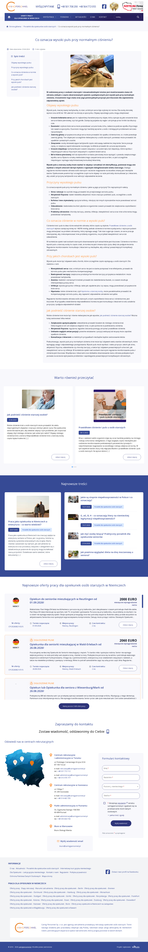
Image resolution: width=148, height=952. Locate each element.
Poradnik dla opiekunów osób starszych (40, 26)
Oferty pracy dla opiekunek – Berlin (68, 888)
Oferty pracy (15, 888)
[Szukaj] (138, 17)
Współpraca (48, 17)
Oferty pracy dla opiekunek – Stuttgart (25, 896)
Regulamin (64, 872)
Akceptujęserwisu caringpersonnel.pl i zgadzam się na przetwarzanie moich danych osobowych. (124, 809)
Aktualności (80, 17)
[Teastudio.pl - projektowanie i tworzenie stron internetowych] (136, 947)
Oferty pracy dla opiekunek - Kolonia (25, 900)
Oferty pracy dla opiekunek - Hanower (25, 904)
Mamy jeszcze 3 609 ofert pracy (74, 706)
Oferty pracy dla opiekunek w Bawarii (61, 908)
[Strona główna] (9, 17)
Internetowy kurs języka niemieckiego (75, 868)
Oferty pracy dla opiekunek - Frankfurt (123, 896)
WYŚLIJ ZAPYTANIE (45, 6)
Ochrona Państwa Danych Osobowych (25, 876)
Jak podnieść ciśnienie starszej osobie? (115, 315)
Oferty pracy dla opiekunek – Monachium (93, 892)
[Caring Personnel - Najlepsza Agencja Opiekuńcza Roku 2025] (114, 6)
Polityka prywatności (78, 872)
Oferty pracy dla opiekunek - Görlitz (56, 896)
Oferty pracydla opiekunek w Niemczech (26, 17)
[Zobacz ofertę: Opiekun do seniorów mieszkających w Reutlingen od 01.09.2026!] (72, 612)
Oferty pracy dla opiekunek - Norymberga (90, 896)
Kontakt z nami (52, 872)
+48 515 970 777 (64, 778)
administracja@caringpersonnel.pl (74, 775)
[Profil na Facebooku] (104, 6)
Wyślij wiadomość (121, 823)
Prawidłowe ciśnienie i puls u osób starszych (102, 427)
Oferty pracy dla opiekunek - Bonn (56, 904)
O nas (92, 17)
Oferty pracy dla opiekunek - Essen (55, 900)
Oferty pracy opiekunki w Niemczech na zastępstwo (92, 904)
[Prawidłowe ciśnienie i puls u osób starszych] (110, 406)
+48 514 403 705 (64, 798)
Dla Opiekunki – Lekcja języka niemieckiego (27, 872)
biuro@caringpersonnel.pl (70, 846)
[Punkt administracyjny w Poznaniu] (15, 762)
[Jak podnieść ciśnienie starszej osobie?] (38, 399)
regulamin (122, 803)
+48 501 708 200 (69, 6)
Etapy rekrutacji (27, 888)
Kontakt (103, 17)
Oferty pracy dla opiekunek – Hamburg (59, 892)
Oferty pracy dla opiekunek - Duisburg (86, 900)
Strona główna (15, 26)
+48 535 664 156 (64, 819)
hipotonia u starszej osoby (92, 291)
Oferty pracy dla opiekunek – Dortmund (26, 892)
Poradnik (64, 17)
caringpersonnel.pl (25, 947)
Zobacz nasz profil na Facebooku (122, 872)
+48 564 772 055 (87, 6)
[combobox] (121, 787)
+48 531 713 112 (64, 771)
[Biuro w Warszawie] (32, 763)
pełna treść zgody (117, 815)
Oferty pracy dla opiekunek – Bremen (99, 888)
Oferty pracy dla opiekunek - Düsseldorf (119, 900)
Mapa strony (47, 876)
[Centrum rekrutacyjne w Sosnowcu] (24, 776)
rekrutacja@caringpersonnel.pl (72, 768)
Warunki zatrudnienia (44, 888)
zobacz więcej (60, 457)
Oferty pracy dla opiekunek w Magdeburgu (27, 908)
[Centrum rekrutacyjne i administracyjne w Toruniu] (22, 759)
